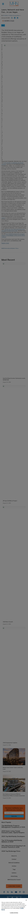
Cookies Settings (14, 912)
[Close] (26, 900)
